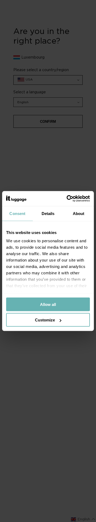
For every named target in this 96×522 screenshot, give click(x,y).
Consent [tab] (17, 213)
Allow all (48, 304)
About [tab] (79, 213)
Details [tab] (48, 213)
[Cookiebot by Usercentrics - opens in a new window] (68, 198)
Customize (45, 320)
